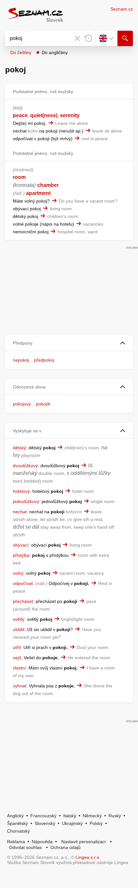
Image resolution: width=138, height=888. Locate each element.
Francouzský (43, 815)
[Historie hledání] (88, 38)
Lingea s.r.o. (87, 857)
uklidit (18, 629)
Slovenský (45, 823)
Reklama (16, 841)
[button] (69, 343)
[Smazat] (77, 38)
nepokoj (21, 360)
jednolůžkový (26, 501)
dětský (19, 447)
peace (20, 115)
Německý (92, 815)
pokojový (22, 403)
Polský (96, 823)
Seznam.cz (121, 9)
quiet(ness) (43, 115)
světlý (18, 619)
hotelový (21, 491)
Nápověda (42, 841)
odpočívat (23, 583)
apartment (38, 193)
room (19, 177)
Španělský (17, 823)
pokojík (43, 403)
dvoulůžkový (25, 465)
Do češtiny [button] (20, 52)
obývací (21, 545)
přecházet (23, 601)
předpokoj (44, 360)
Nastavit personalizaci (83, 841)
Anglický (15, 815)
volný (18, 573)
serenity (70, 115)
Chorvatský (18, 831)
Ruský (114, 815)
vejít (17, 657)
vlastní (19, 667)
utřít (17, 647)
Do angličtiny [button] (55, 52)
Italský (69, 815)
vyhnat (19, 685)
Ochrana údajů (65, 847)
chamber (48, 185)
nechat (20, 511)
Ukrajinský (72, 823)
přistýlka (21, 555)
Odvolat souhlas (25, 847)
